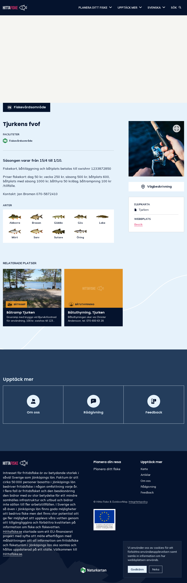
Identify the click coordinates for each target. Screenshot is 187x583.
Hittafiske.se (12, 531)
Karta (144, 469)
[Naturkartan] (93, 570)
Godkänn (137, 569)
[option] (156, 148)
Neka (155, 569)
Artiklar (145, 475)
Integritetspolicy (138, 501)
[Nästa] (176, 149)
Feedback (147, 492)
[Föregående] (136, 149)
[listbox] (156, 148)
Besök (138, 224)
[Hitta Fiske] (15, 7)
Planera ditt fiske (107, 469)
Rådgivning (148, 486)
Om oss (146, 481)
